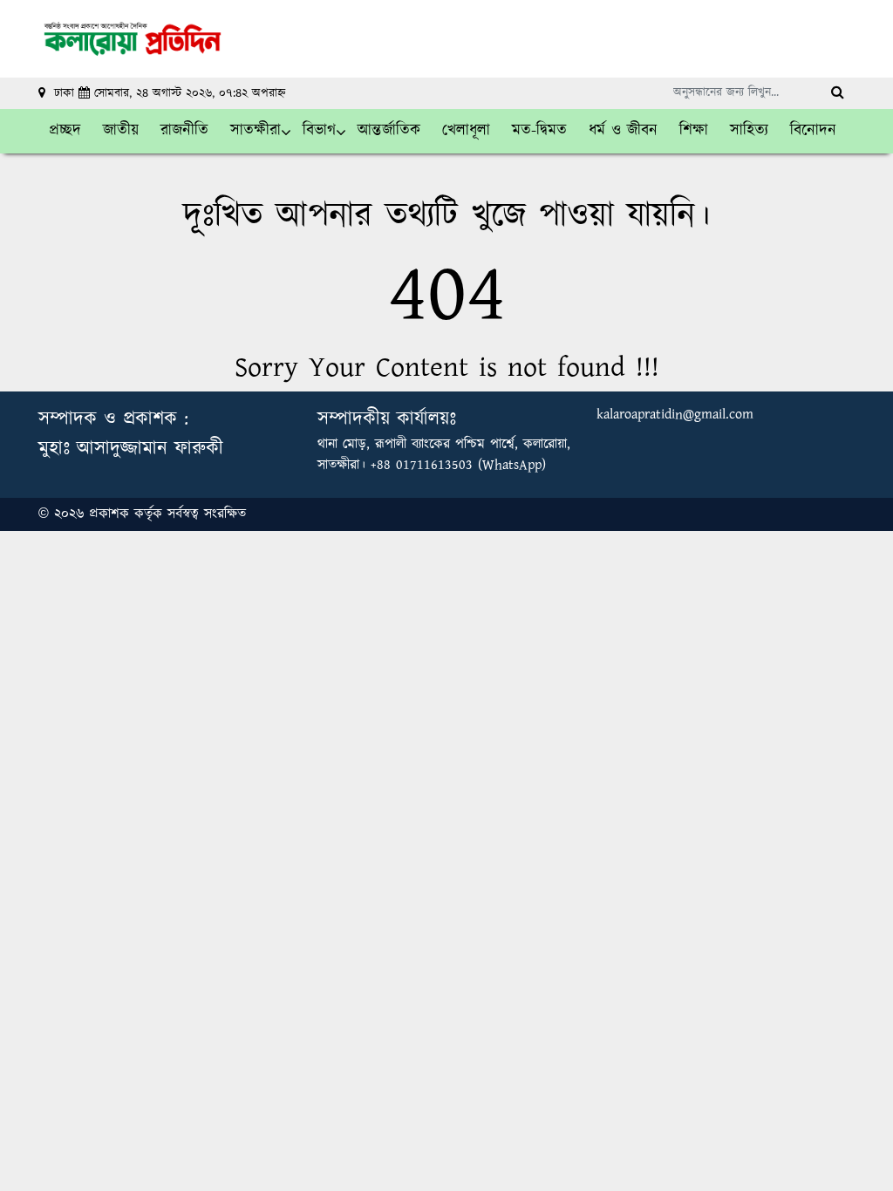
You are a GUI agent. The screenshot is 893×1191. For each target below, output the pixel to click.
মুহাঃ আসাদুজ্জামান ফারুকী (130, 448)
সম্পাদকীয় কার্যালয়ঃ (386, 418)
